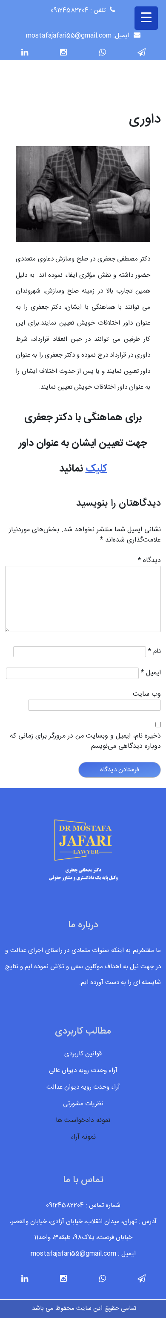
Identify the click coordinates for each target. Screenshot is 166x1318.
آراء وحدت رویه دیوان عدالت (83, 1087)
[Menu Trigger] (146, 18)
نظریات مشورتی (83, 1103)
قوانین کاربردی (83, 1054)
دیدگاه (149, 561)
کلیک (96, 468)
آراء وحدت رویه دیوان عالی (83, 1070)
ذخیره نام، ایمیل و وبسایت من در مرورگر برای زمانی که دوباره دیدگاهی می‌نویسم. (85, 741)
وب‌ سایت (147, 694)
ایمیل (151, 673)
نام (154, 652)
